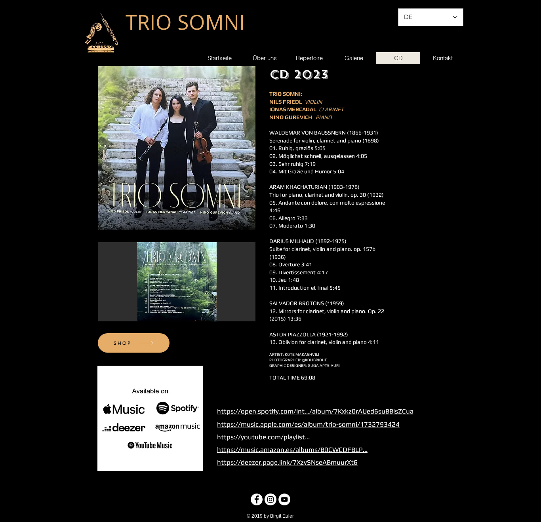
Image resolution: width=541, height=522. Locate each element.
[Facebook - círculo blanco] (257, 499)
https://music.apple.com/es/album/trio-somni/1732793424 (308, 424)
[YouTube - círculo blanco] (284, 499)
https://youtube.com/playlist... (263, 437)
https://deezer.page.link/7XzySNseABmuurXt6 (287, 462)
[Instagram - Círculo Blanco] (270, 499)
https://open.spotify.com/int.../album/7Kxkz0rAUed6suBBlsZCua (315, 411)
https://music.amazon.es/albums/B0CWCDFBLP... (292, 450)
